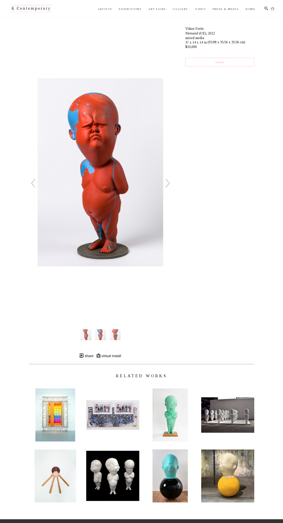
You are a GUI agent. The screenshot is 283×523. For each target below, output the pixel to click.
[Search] (266, 8)
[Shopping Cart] (272, 8)
